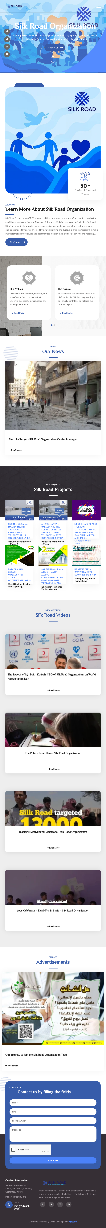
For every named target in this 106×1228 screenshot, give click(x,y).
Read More (15, 242)
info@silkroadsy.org (15, 1196)
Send (51, 1160)
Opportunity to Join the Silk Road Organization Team (36, 1055)
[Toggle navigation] (98, 6)
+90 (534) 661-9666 (22, 1207)
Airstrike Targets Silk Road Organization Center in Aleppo (43, 440)
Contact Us (53, 47)
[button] (54, 325)
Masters (73, 1222)
